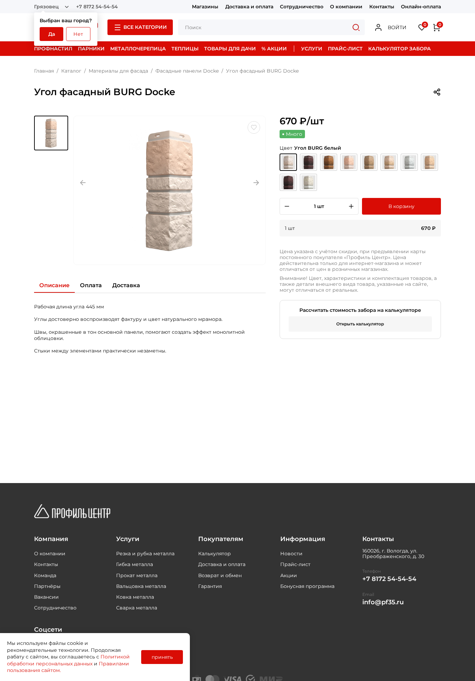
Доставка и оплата (249, 6)
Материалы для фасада (118, 71)
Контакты (381, 6)
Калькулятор (214, 553)
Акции (288, 575)
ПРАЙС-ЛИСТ (345, 48)
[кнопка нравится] (254, 127)
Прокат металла (137, 575)
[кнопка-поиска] (356, 27)
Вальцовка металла (141, 586)
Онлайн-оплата (421, 6)
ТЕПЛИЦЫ (185, 48)
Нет (78, 34)
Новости (291, 553)
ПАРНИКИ (91, 48)
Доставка (126, 285)
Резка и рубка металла (145, 553)
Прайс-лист (295, 564)
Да (51, 34)
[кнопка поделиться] (437, 92)
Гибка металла (134, 564)
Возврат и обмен (220, 575)
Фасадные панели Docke (187, 71)
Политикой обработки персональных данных (68, 660)
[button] (51, 133)
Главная (44, 71)
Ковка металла (135, 597)
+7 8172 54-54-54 (97, 6)
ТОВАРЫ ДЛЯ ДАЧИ (230, 48)
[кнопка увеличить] (351, 206)
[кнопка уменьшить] (287, 206)
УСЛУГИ (311, 48)
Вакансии (46, 597)
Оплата (91, 285)
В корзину (401, 206)
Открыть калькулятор (360, 323)
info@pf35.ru (383, 602)
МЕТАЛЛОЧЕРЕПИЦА (138, 48)
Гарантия (210, 586)
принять (162, 657)
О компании (346, 6)
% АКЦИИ (274, 48)
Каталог (71, 71)
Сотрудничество (301, 6)
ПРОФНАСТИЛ (53, 48)
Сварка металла (136, 608)
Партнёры (47, 586)
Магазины (205, 6)
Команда (45, 575)
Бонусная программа (307, 586)
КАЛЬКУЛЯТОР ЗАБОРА (399, 48)
